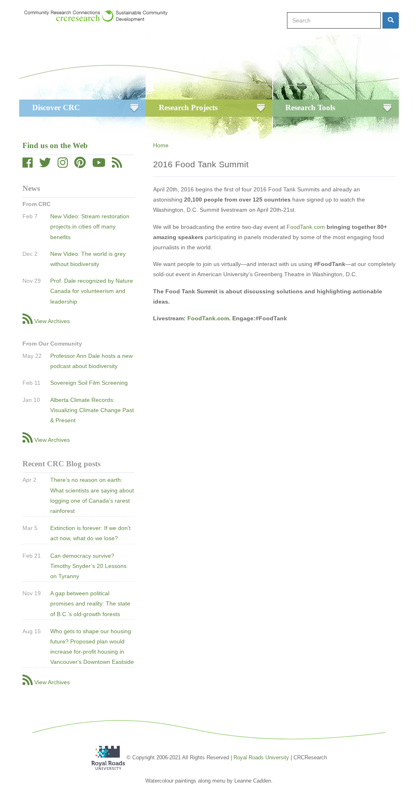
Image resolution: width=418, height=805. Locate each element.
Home (161, 145)
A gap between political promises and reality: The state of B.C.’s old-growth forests (90, 603)
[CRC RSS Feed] (117, 165)
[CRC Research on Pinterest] (80, 165)
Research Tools (310, 107)
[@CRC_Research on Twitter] (45, 165)
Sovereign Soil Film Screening (89, 382)
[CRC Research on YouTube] (98, 165)
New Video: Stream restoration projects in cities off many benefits (89, 226)
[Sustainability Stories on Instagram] (63, 165)
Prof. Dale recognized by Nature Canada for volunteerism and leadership (91, 290)
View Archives (52, 321)
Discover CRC (56, 107)
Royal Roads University (261, 757)
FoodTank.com (306, 227)
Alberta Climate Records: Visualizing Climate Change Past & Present (92, 410)
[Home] (99, 16)
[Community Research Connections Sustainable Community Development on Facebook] (27, 165)
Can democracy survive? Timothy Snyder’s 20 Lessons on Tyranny (88, 565)
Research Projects (188, 107)
